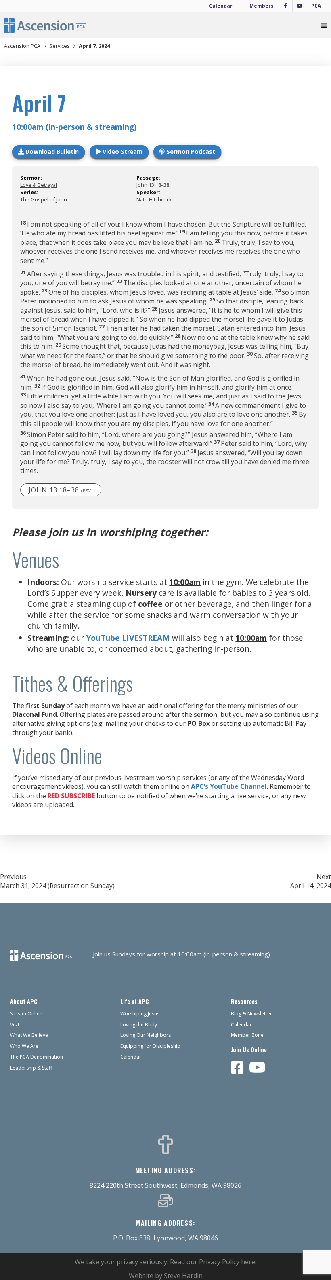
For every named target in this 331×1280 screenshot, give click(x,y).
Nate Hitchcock (154, 199)
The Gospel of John (43, 199)
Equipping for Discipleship (150, 1046)
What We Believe (29, 1035)
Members (261, 5)
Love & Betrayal (38, 185)
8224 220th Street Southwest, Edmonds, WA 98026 (165, 1185)
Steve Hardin (183, 1275)
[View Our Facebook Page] (237, 1068)
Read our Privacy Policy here (212, 1261)
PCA (316, 5)
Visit (14, 1024)
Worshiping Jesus (139, 1013)
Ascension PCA (22, 45)
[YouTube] (300, 6)
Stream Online (26, 1013)
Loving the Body (138, 1024)
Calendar (221, 5)
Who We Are (24, 1046)
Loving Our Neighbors (145, 1035)
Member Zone (247, 1035)
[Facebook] (285, 6)
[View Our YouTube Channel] (257, 1068)
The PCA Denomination (36, 1056)
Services (59, 45)
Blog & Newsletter (251, 1013)
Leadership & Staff (31, 1067)
